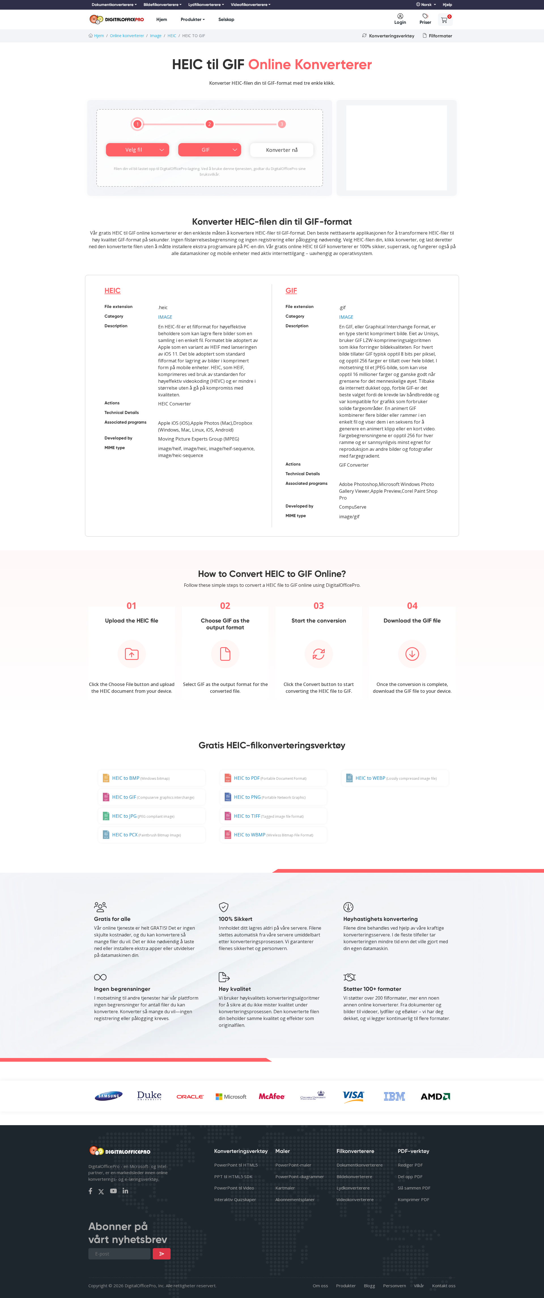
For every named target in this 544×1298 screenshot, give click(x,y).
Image (156, 35)
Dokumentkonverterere (360, 1165)
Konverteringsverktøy (391, 36)
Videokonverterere (355, 1199)
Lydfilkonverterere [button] (204, 4)
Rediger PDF (410, 1165)
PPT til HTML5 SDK (233, 1176)
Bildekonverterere (354, 1176)
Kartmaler (285, 1188)
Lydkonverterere (353, 1188)
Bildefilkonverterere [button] (161, 4)
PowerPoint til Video (234, 1188)
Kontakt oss (444, 1285)
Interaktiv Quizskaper (235, 1199)
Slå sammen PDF (414, 1188)
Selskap (226, 19)
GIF (291, 290)
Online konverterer (127, 35)
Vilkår (419, 1285)
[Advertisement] (396, 148)
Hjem (161, 19)
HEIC (171, 35)
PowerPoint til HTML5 (236, 1165)
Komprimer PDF (413, 1199)
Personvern (394, 1285)
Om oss (320, 1285)
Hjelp (447, 4)
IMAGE (165, 317)
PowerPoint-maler (293, 1165)
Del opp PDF (410, 1176)
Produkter (191, 19)
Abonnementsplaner (295, 1199)
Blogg (369, 1285)
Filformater (440, 36)
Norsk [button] (426, 4)
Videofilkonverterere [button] (249, 4)
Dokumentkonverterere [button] (112, 4)
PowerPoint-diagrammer (299, 1176)
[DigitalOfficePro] (116, 19)
